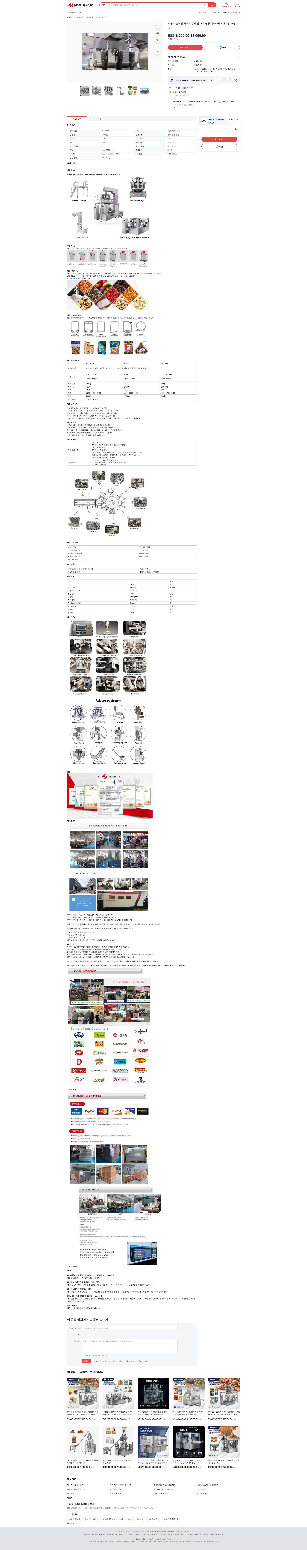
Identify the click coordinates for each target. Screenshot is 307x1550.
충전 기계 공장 (125, 1519)
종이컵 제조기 (72, 1493)
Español (102, 1534)
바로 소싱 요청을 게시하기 (137, 1361)
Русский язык (128, 1534)
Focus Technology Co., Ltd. (156, 1539)
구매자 (201, 12)
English (94, 1534)
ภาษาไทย (189, 1534)
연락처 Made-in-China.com (165, 1532)
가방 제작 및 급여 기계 (75, 1485)
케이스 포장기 (202, 1489)
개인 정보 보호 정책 (148, 1532)
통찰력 (187, 1532)
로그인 (237, 6)
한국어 (170, 1534)
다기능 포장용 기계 (102, 17)
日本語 (176, 1534)
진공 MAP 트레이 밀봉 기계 (164, 1489)
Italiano (138, 1534)
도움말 (214, 12)
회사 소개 (121, 1532)
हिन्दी (182, 1534)
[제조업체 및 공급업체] (80, 4)
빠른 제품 (180, 1532)
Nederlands (155, 1534)
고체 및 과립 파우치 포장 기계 (164, 1485)
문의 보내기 (185, 47)
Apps (225, 12)
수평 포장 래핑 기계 (161, 1493)
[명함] (236, 129)
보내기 (86, 1361)
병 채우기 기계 (202, 1493)
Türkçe (197, 1534)
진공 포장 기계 (115, 1489)
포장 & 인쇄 (79, 17)
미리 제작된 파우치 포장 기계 (121, 1485)
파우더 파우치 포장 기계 (76, 1489)
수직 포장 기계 (115, 1493)
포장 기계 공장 (74, 1519)
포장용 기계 (89, 17)
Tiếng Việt (205, 1534)
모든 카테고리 (75, 12)
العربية (163, 1534)
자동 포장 (139, 1519)
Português (110, 1534)
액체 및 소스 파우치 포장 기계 (208, 1485)
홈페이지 (70, 17)
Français (119, 1534)
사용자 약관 (135, 1532)
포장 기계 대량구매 (171, 1519)
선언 (127, 1532)
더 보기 (70, 1523)
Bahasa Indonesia (217, 1534)
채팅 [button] (224, 47)
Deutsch (146, 1534)
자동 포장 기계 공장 (108, 1519)
